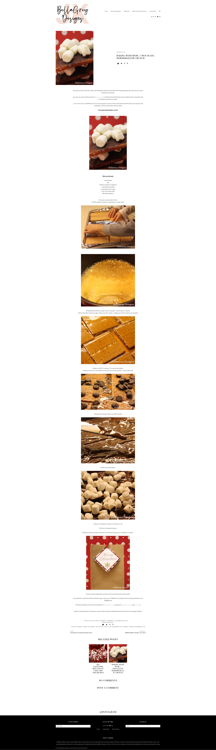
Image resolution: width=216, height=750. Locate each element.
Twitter (130, 605)
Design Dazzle (99, 97)
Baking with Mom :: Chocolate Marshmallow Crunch (118, 668)
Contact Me (152, 11)
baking (79, 626)
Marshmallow (140, 626)
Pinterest (137, 605)
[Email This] (118, 63)
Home (106, 11)
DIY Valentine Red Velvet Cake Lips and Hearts (98, 668)
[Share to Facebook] (124, 63)
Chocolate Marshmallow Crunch (116, 626)
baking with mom (88, 626)
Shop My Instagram (116, 11)
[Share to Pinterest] (127, 63)
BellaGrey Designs (109, 605)
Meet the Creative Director (139, 11)
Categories (127, 11)
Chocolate (99, 626)
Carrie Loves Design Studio (81, 748)
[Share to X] (121, 63)
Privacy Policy (115, 729)
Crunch (131, 626)
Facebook (124, 605)
